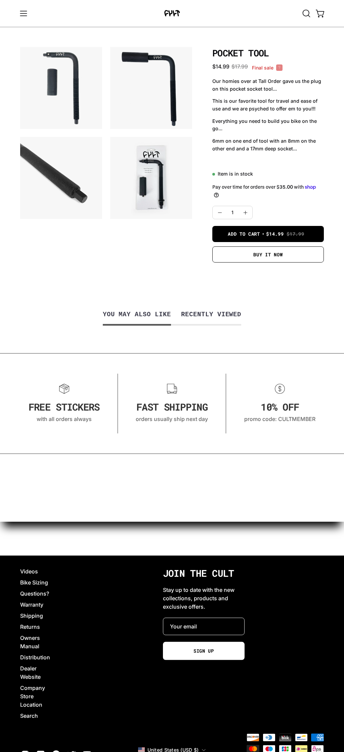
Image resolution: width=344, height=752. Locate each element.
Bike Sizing (34, 582)
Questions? (34, 593)
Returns (30, 626)
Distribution (35, 657)
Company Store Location (32, 696)
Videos (29, 571)
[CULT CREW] (172, 13)
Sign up (204, 651)
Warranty (31, 604)
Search (29, 715)
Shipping (31, 615)
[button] (305, 13)
